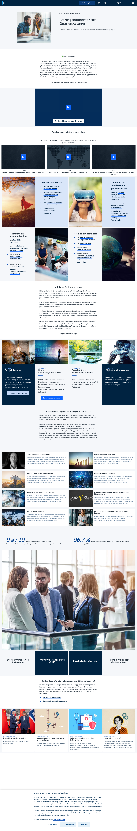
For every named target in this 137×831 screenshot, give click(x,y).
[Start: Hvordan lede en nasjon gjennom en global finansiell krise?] (113, 157)
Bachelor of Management (52, 697)
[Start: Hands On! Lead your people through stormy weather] (23, 157)
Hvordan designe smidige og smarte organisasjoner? (118, 205)
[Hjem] (4, 3)
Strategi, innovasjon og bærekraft (40, 473)
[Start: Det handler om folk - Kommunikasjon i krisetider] (68, 157)
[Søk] (99, 3)
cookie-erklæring (59, 819)
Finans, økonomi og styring (104, 454)
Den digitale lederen (121, 189)
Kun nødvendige (68, 824)
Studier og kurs (87, 3)
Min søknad (123, 3)
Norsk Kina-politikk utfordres (14, 738)
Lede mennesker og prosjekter (38, 454)
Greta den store (85, 243)
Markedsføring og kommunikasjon (40, 492)
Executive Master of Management (55, 701)
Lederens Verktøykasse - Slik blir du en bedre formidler (19, 248)
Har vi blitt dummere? (112, 738)
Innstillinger (52, 824)
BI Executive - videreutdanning (70, 13)
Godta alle (84, 824)
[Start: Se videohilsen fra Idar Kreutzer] (68, 107)
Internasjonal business (35, 511)
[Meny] (133, 3)
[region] (68, 810)
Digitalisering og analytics (104, 473)
